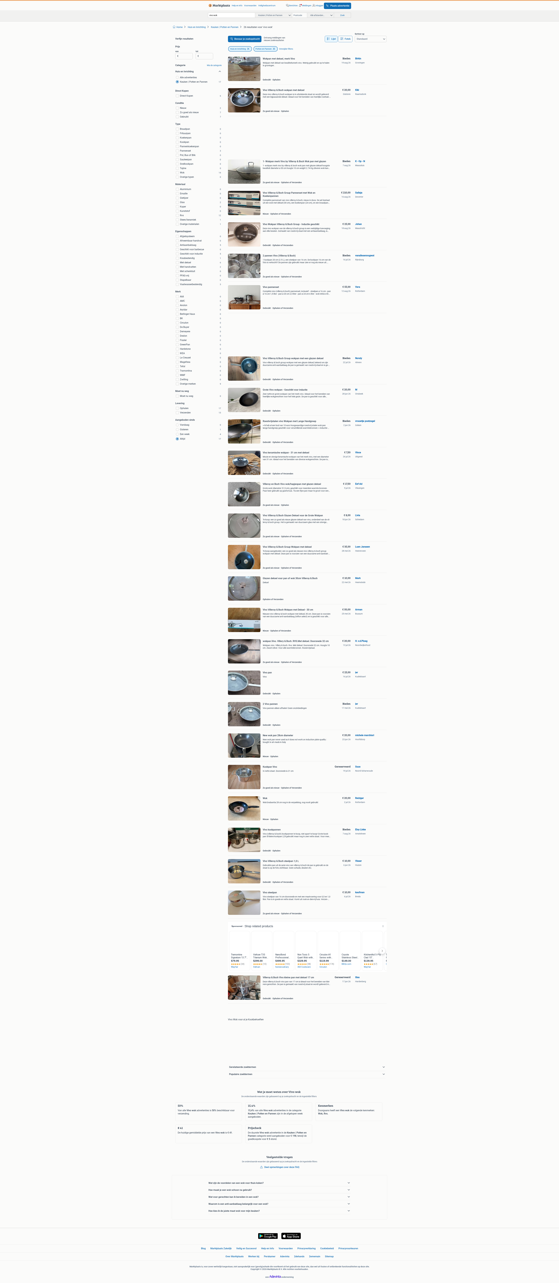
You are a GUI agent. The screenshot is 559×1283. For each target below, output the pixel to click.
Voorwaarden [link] (250, 5)
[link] (218, 5)
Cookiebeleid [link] (327, 1248)
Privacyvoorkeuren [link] (348, 1248)
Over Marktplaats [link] (234, 1256)
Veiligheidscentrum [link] (266, 5)
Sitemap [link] (329, 1256)
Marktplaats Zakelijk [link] (221, 1248)
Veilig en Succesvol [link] (246, 1248)
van (177, 51)
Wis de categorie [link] (214, 65)
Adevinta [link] (284, 1256)
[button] (304, 5)
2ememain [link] (314, 1256)
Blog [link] (203, 1248)
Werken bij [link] (253, 1256)
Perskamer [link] (269, 1256)
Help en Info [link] (267, 1248)
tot (197, 51)
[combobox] (231, 15)
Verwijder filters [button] (286, 49)
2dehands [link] (299, 1256)
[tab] (331, 39)
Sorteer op (359, 34)
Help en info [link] (237, 5)
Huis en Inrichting (238, 49)
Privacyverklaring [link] (306, 1248)
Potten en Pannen (263, 49)
